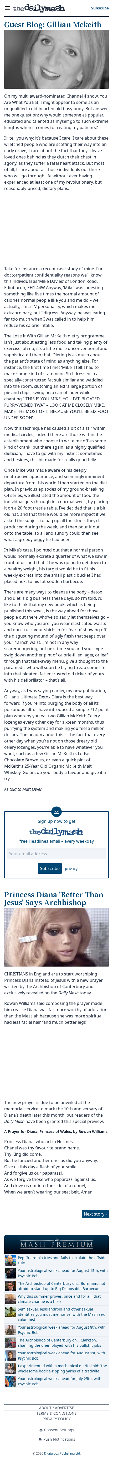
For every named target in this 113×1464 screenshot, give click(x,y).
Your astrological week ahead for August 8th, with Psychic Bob (62, 1330)
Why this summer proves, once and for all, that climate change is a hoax (59, 1299)
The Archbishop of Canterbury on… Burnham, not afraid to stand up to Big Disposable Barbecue (61, 1286)
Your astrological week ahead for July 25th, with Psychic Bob (59, 1381)
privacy (71, 868)
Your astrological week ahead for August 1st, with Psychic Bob (61, 1355)
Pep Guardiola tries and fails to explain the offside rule (62, 1260)
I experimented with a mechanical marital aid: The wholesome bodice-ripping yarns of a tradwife (62, 1368)
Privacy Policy (57, 1418)
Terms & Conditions (57, 1413)
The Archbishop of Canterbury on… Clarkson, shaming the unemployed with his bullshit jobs (59, 1343)
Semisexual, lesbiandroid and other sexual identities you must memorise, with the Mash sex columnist (61, 1314)
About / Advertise (56, 1407)
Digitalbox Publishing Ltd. (62, 1453)
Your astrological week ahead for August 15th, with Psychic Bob (63, 1273)
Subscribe (50, 868)
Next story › (95, 1214)
